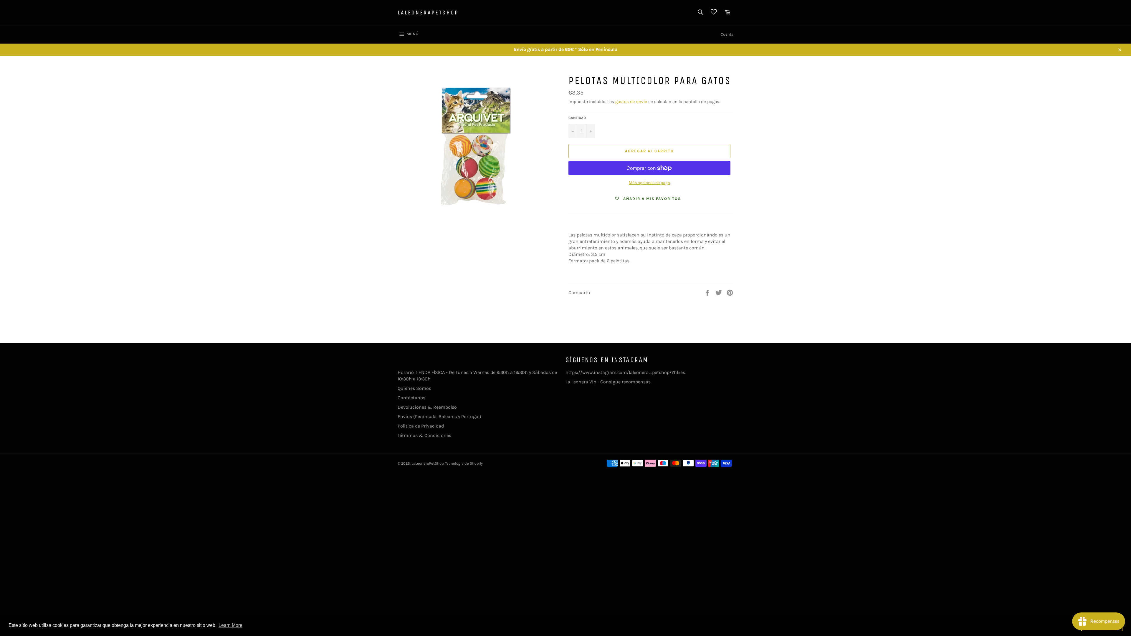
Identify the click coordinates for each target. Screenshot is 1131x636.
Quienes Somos (414, 388)
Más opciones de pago (649, 182)
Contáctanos (411, 397)
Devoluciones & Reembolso (427, 407)
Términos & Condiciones (424, 435)
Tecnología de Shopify (464, 463)
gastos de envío (631, 101)
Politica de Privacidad (421, 426)
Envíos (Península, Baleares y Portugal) (439, 416)
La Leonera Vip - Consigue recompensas (608, 382)
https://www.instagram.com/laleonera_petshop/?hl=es (625, 372)
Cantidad (577, 118)
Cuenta (727, 34)
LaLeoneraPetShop (428, 12)
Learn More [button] (230, 625)
